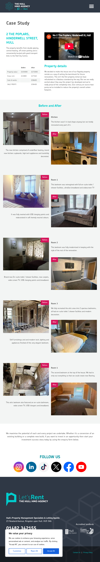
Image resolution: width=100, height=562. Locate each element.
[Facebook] (69, 467)
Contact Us (76, 552)
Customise (17, 551)
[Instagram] (19, 467)
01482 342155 (21, 528)
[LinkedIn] (31, 467)
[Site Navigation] (91, 6)
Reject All (34, 551)
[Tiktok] (44, 467)
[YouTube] (81, 467)
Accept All (51, 551)
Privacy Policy (87, 552)
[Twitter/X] (56, 467)
